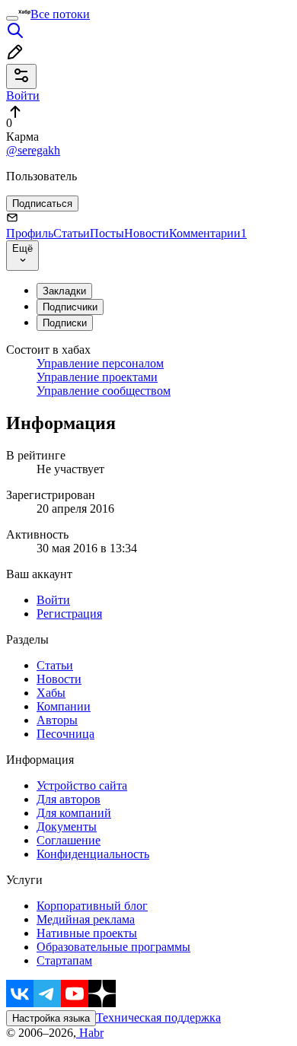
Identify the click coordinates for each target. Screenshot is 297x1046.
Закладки (64, 291)
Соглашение (69, 840)
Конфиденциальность (93, 853)
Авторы (57, 720)
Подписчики (70, 307)
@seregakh (33, 150)
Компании (64, 706)
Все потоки (60, 14)
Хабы (51, 692)
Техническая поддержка (158, 1017)
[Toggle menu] (12, 18)
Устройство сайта (82, 785)
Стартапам (64, 960)
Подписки (65, 323)
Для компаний (74, 812)
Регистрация (69, 613)
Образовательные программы (113, 946)
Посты (107, 233)
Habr (90, 1032)
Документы (67, 826)
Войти (53, 599)
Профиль (29, 233)
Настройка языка (51, 1018)
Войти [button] (23, 95)
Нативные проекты (87, 933)
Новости (146, 233)
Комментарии (208, 233)
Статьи (71, 233)
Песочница (65, 733)
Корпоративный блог (92, 905)
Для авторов (69, 799)
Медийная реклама (86, 919)
